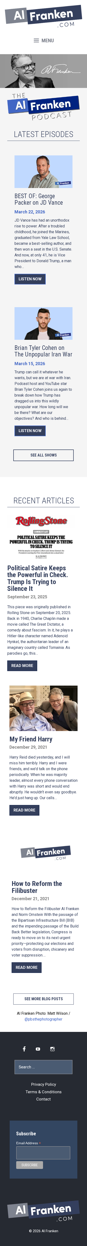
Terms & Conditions (44, 1091)
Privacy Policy (43, 1084)
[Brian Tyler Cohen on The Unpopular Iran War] (43, 336)
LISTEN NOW (30, 279)
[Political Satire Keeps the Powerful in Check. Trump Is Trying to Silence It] (41, 556)
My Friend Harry (30, 739)
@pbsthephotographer (43, 1019)
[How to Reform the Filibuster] (46, 872)
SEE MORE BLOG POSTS (43, 999)
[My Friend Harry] (43, 727)
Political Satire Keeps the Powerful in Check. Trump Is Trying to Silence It (37, 578)
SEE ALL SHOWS (43, 455)
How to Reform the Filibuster (37, 887)
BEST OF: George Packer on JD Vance (38, 199)
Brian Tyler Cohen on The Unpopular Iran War (43, 351)
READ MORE (22, 665)
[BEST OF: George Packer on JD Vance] (43, 184)
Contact (43, 1099)
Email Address (28, 1143)
